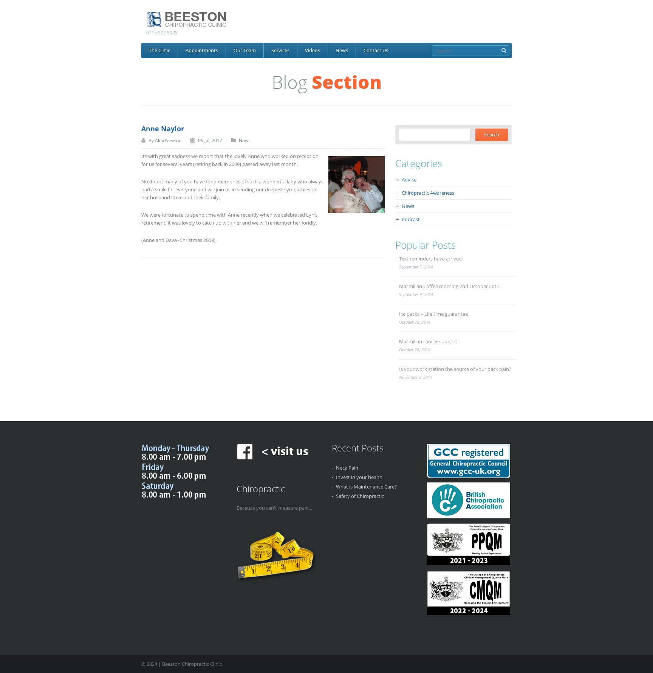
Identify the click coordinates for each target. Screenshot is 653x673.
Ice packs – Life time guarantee (433, 313)
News (342, 50)
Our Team (245, 50)
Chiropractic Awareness (428, 192)
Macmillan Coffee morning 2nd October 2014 (449, 286)
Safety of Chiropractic (360, 496)
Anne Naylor (162, 128)
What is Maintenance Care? (366, 486)
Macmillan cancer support (428, 341)
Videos (312, 50)
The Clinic (159, 50)
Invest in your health (359, 477)
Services (280, 50)
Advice (409, 179)
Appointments (202, 50)
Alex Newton (168, 140)
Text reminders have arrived (430, 258)
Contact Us (376, 50)
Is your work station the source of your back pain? (455, 369)
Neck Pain (347, 467)
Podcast (411, 219)
